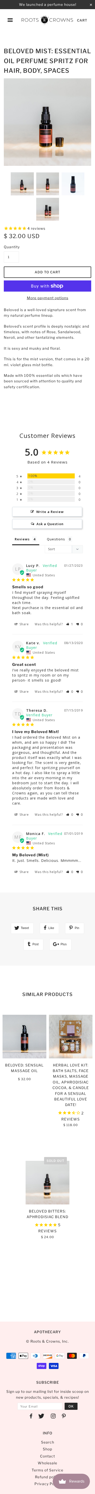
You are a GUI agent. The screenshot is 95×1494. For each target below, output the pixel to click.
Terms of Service (47, 1470)
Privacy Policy (47, 1484)
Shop (47, 1449)
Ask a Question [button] (50, 524)
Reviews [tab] (22, 539)
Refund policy (47, 1477)
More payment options (47, 298)
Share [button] (23, 624)
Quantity (11, 247)
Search (47, 1442)
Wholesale (47, 1463)
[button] (69, 624)
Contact (47, 1456)
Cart (82, 20)
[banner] (47, 20)
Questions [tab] (56, 539)
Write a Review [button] (50, 511)
